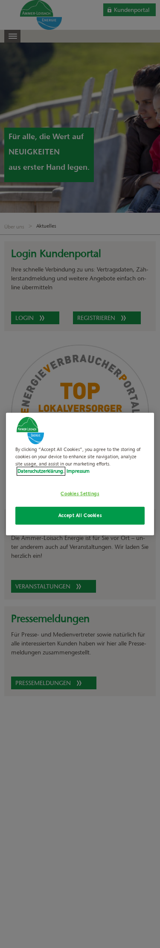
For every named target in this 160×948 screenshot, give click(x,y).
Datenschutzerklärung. (40, 471)
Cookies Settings (80, 494)
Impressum (78, 471)
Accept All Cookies (80, 515)
